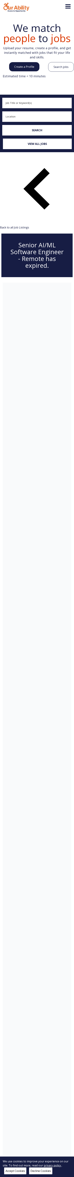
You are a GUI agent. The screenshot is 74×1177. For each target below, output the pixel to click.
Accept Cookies (15, 1171)
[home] (16, 7)
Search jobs (61, 67)
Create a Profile (24, 67)
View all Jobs (37, 144)
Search (37, 130)
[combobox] (37, 103)
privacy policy (53, 1165)
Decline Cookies (40, 1171)
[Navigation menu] (68, 6)
